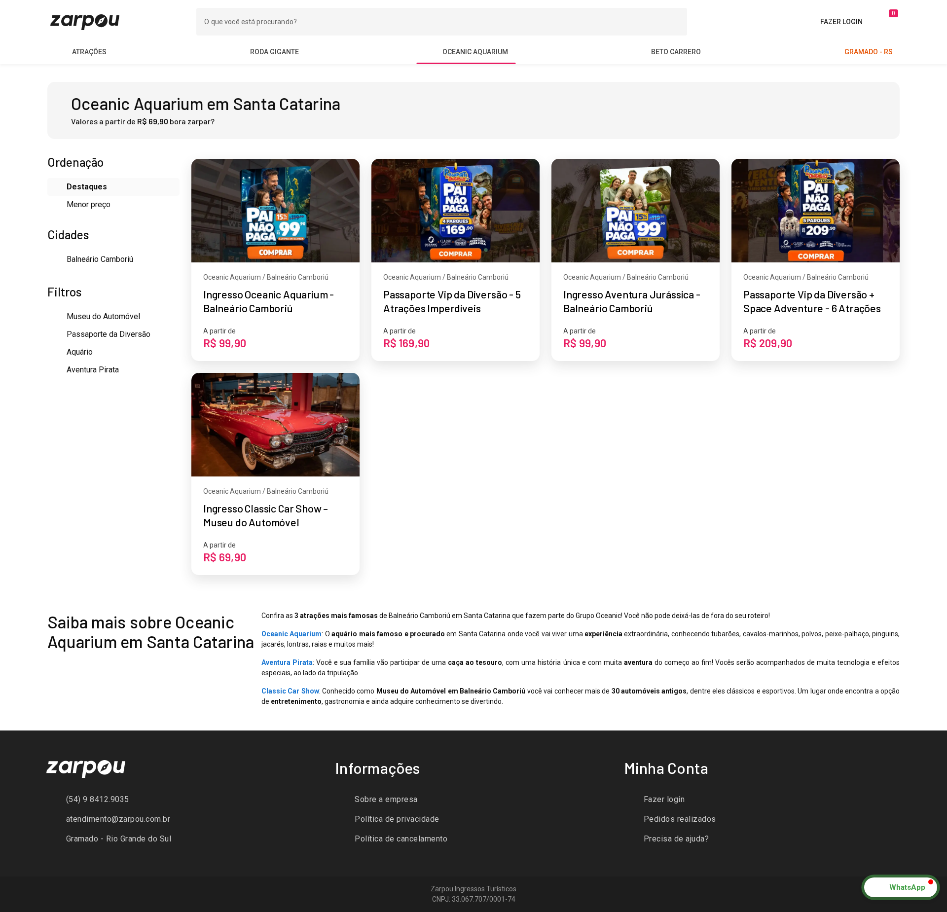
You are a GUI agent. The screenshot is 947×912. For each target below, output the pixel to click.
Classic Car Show (290, 691)
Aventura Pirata (287, 662)
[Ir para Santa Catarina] (84, 21)
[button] (900, 887)
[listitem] (185, 799)
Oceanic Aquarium (291, 634)
